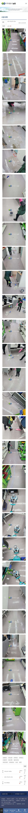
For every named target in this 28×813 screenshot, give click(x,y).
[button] (8, 26)
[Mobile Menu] (26, 3)
